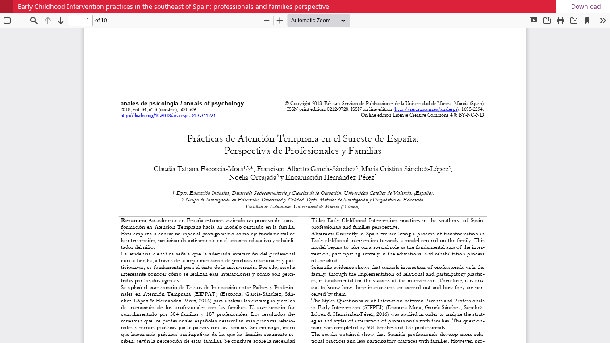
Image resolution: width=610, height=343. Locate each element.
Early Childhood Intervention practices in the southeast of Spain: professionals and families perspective (173, 6)
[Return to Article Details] (6, 6)
